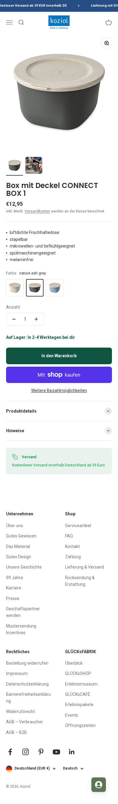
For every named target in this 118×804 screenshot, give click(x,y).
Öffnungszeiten (80, 725)
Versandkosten (37, 211)
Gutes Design (18, 556)
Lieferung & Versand (84, 567)
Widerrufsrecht (20, 711)
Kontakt (72, 546)
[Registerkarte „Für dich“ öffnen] (98, 784)
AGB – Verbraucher (24, 721)
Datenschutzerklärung (27, 684)
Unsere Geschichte (24, 567)
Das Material (18, 546)
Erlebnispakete (79, 704)
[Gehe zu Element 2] (33, 166)
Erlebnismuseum (81, 684)
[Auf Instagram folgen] (25, 752)
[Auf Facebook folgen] (10, 752)
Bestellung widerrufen (27, 663)
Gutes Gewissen (21, 535)
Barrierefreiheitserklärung (28, 697)
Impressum (17, 673)
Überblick (74, 663)
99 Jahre (14, 577)
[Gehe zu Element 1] (14, 166)
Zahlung (73, 556)
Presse (12, 598)
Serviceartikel (78, 525)
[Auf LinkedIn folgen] (72, 752)
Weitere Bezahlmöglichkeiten (59, 390)
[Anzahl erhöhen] (36, 319)
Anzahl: (13, 307)
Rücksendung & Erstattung (80, 581)
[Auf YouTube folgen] (56, 752)
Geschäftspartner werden (23, 612)
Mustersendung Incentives (21, 629)
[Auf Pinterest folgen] (41, 752)
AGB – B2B (16, 732)
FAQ (69, 535)
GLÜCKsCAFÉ (77, 694)
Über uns (14, 525)
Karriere (13, 587)
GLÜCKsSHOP (78, 673)
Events (71, 715)
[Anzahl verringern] (13, 319)
